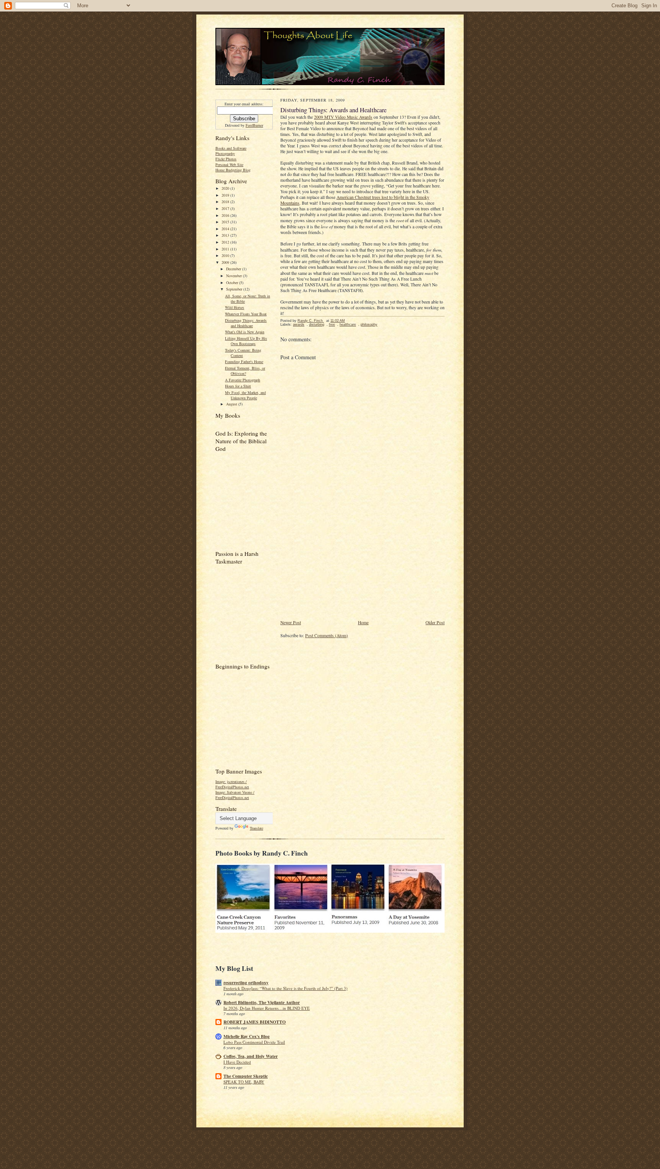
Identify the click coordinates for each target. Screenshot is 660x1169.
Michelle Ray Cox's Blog (246, 1036)
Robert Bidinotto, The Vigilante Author (261, 1002)
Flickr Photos (225, 158)
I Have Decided (237, 1062)
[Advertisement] (337, 566)
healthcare (348, 324)
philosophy (369, 324)
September (234, 289)
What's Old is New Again (244, 331)
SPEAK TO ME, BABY (243, 1082)
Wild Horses (234, 307)
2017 (226, 208)
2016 (226, 215)
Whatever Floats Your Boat (246, 313)
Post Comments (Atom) (326, 635)
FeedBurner (254, 125)
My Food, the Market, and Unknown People (245, 395)
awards (298, 324)
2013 (226, 235)
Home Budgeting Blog (233, 170)
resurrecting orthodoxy (246, 982)
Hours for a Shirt (238, 386)
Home (363, 622)
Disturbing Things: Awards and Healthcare (246, 323)
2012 (226, 242)
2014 (226, 228)
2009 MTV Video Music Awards (343, 117)
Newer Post (290, 622)
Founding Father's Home (244, 361)
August (232, 404)
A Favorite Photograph (242, 380)
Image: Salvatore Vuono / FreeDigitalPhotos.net (234, 795)
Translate (256, 828)
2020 (226, 188)
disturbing (316, 324)
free (332, 324)
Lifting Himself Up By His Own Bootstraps (246, 341)
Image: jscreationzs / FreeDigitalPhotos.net (232, 784)
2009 (226, 262)
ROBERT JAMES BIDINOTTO (254, 1022)
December (234, 268)
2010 (226, 255)
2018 (226, 201)
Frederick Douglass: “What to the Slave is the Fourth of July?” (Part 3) (285, 988)
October (232, 282)
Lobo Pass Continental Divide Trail (254, 1042)
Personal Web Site (229, 164)
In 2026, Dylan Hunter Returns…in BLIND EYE (266, 1008)
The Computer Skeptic (245, 1076)
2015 (226, 221)
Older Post (435, 622)
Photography (225, 153)
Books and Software (230, 148)
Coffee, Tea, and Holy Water (250, 1056)
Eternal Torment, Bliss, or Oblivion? (245, 370)
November (234, 275)
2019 (226, 195)
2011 (226, 249)
